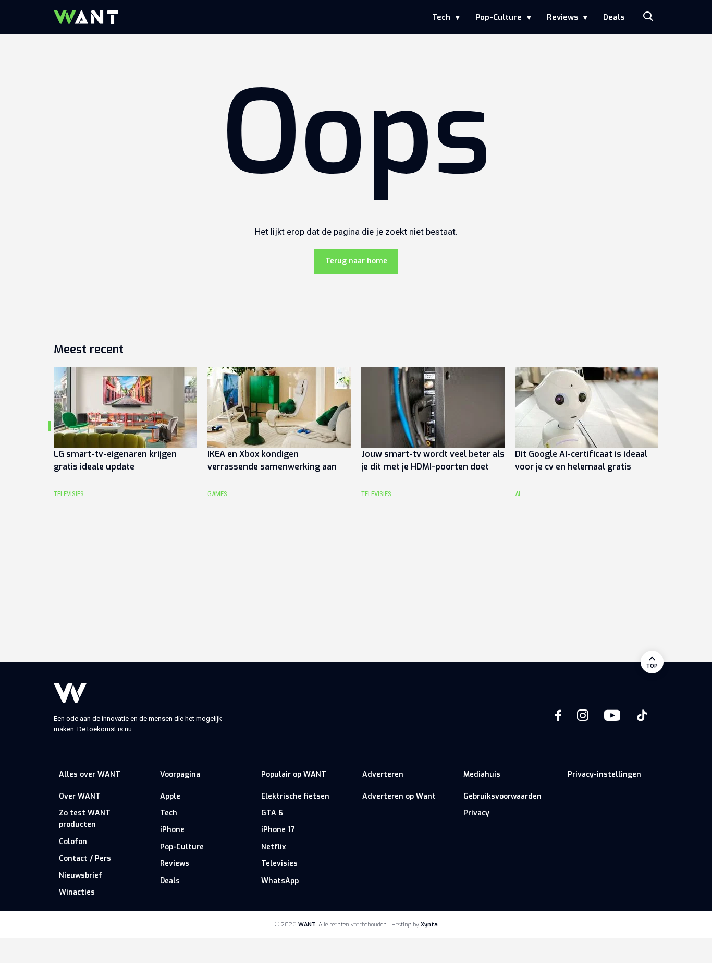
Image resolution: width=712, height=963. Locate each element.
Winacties (77, 892)
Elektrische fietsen (295, 796)
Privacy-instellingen (604, 774)
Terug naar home (356, 261)
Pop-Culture (498, 17)
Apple (170, 796)
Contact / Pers (85, 858)
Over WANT (80, 796)
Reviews (562, 17)
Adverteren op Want (399, 796)
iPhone (172, 830)
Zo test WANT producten (85, 818)
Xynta (429, 925)
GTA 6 (272, 813)
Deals (613, 17)
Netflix (273, 847)
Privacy (476, 813)
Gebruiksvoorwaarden (502, 796)
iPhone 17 (278, 830)
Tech (441, 17)
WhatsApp (280, 881)
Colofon (73, 842)
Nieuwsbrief (80, 876)
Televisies (279, 864)
